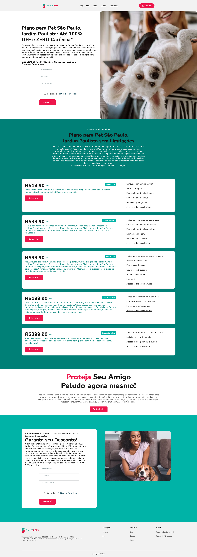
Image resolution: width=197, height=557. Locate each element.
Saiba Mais (34, 198)
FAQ (87, 6)
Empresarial (114, 6)
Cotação (148, 6)
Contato (103, 6)
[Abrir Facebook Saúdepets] (23, 545)
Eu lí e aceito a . (61, 94)
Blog (81, 6)
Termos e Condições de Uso (165, 532)
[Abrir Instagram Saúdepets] (27, 545)
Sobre (95, 6)
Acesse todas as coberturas (139, 207)
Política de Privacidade (68, 93)
